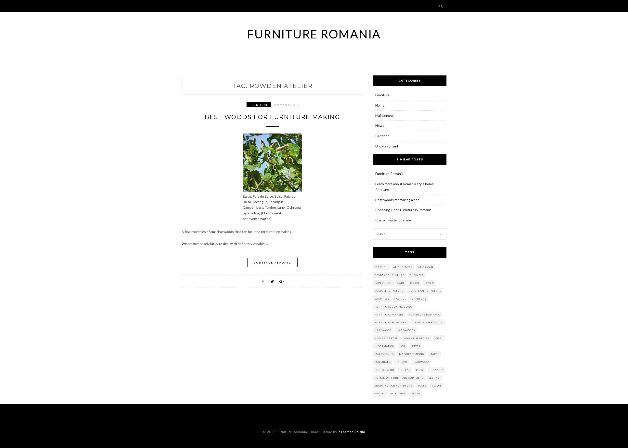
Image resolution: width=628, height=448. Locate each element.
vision (436, 385)
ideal (439, 338)
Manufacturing (411, 353)
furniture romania (424, 314)
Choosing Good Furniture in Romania (403, 210)
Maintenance (385, 115)
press (420, 369)
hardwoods (406, 330)
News (379, 125)
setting (434, 377)
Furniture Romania (314, 34)
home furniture (417, 338)
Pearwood (421, 361)
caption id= (383, 282)
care (401, 282)
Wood (415, 393)
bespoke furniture (389, 275)
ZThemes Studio (351, 432)
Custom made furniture (393, 220)
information (384, 346)
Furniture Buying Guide (394, 306)
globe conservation (427, 322)
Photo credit (384, 369)
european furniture (425, 290)
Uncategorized (386, 146)
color (414, 282)
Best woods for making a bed (397, 200)
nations (401, 361)
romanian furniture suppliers (399, 377)
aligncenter (403, 267)
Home (379, 105)
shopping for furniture (393, 385)
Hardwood (383, 330)
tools (422, 385)
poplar (405, 369)
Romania (437, 369)
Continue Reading (272, 262)
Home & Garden (386, 338)
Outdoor (382, 136)
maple (434, 353)
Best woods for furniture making (272, 117)
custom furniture (389, 290)
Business (416, 275)
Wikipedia (398, 393)
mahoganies (384, 353)
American (425, 267)
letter (415, 346)
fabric (399, 298)
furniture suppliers (390, 322)
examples (382, 298)
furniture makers (389, 314)
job (402, 346)
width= (380, 393)
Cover (429, 282)
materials (382, 361)
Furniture (258, 104)
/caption (381, 267)
